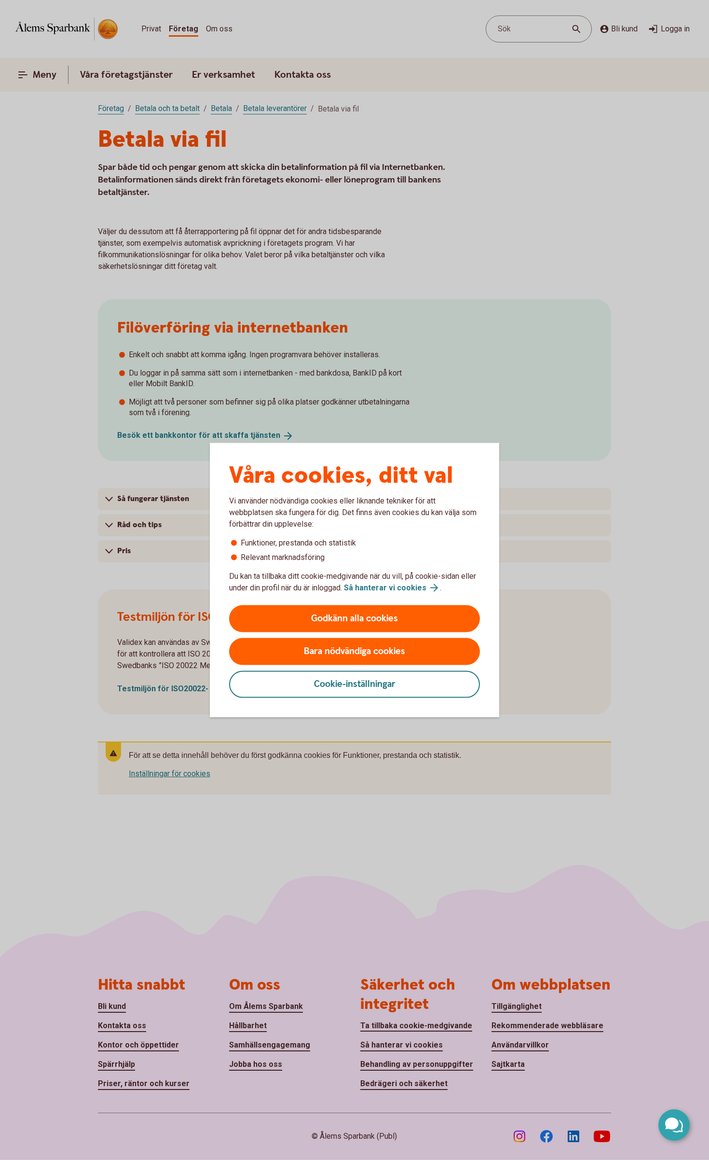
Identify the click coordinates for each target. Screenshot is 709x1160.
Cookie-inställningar (354, 684)
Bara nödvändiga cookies (354, 651)
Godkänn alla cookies (354, 619)
